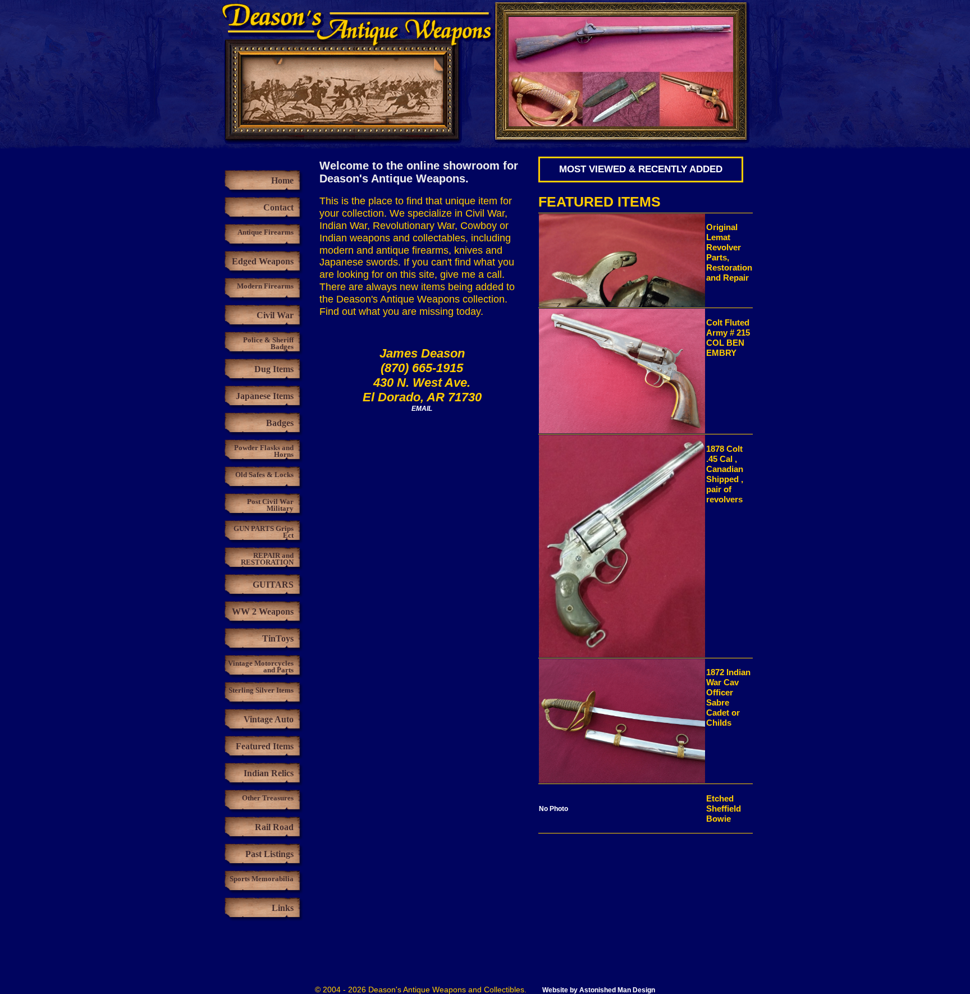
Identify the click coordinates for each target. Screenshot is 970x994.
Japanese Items (265, 396)
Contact (278, 207)
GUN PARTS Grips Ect (264, 531)
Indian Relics (269, 773)
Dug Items (274, 369)
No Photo (555, 809)
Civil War (275, 315)
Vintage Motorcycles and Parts (261, 666)
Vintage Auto (269, 719)
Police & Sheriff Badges (268, 343)
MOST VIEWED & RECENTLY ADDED (640, 169)
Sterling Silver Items (261, 690)
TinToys (278, 638)
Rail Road (274, 827)
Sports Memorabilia (262, 878)
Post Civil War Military (270, 504)
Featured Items (265, 746)
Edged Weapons (263, 261)
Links (283, 908)
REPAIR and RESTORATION (267, 558)
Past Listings (269, 854)
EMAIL (421, 409)
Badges (280, 423)
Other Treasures (268, 798)
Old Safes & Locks (264, 474)
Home (282, 180)
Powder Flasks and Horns (264, 451)
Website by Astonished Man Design (598, 990)
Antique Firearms (265, 232)
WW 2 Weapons (263, 611)
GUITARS (273, 584)
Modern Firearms (265, 286)
